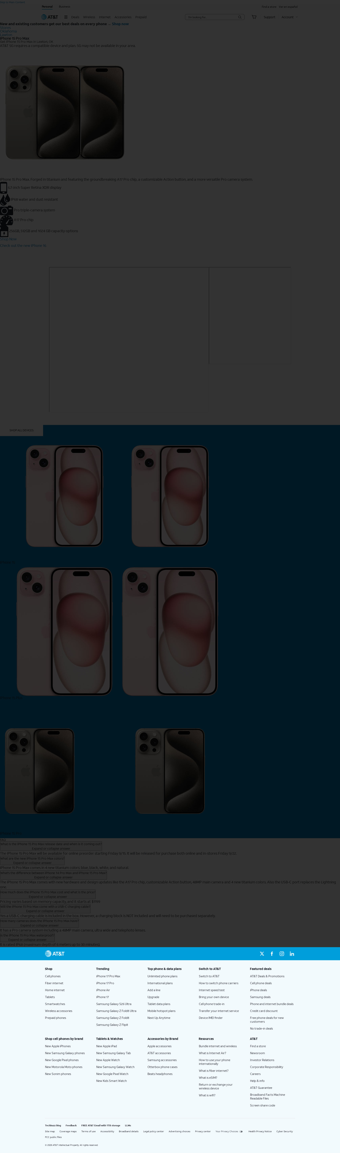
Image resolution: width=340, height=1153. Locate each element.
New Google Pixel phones (62, 1060)
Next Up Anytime (158, 1018)
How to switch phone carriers (218, 983)
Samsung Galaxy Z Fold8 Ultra (116, 1011)
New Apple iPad (106, 1046)
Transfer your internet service (219, 1011)
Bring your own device (214, 997)
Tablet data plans (158, 1004)
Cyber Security (284, 1131)
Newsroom (257, 1053)
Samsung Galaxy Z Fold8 (112, 1018)
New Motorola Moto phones (63, 1067)
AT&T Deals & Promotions (267, 976)
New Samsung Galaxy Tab (113, 1053)
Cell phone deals (261, 983)
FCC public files (53, 1137)
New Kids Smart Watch (111, 1081)
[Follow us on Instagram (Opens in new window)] (281, 953)
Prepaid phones (55, 1018)
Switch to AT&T (209, 976)
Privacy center (203, 1131)
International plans (160, 983)
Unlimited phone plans (162, 976)
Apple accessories (159, 1046)
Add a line (153, 990)
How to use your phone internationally (214, 1062)
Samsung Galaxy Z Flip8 (112, 1025)
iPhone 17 (102, 997)
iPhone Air (103, 990)
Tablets (50, 997)
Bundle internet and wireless (218, 1046)
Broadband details (129, 1131)
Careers (255, 1074)
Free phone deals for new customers (267, 1019)
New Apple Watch (108, 1060)
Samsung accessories (162, 1060)
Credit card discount (264, 1011)
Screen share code (262, 1105)
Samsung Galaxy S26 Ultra (113, 1004)
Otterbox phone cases (162, 1067)
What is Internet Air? (212, 1053)
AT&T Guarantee (261, 1088)
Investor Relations (262, 1060)
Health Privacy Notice (260, 1131)
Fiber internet (54, 983)
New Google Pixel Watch (112, 1074)
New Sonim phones (58, 1074)
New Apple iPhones (58, 1046)
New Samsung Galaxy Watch (115, 1067)
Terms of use (88, 1131)
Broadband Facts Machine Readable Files (267, 1096)
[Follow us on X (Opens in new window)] (262, 953)
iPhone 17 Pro (105, 983)
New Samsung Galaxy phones (65, 1053)
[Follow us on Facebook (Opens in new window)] (272, 953)
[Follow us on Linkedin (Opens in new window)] (291, 953)
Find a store (258, 1046)
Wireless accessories (58, 1011)
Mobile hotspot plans (161, 1011)
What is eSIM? (208, 1078)
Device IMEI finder (211, 1018)
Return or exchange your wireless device (216, 1086)
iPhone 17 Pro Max (108, 976)
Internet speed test (212, 990)
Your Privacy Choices (227, 1131)
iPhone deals (258, 990)
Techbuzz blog (53, 1125)
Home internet (55, 990)
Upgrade (153, 997)
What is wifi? (207, 1095)
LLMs (128, 1125)
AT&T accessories (159, 1053)
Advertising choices (179, 1131)
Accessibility (107, 1131)
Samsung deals (260, 997)
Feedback (71, 1125)
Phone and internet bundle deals (272, 1004)
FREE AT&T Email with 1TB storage (100, 1125)
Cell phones (53, 976)
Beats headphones (159, 1074)
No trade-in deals (261, 1028)
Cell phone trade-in (211, 1004)
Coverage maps (68, 1131)
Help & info (257, 1081)
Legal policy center (153, 1131)
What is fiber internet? (213, 1071)
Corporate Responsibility (266, 1067)
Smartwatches (55, 1004)
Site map (50, 1131)
